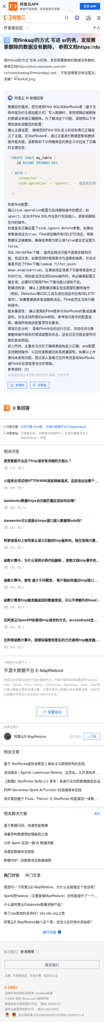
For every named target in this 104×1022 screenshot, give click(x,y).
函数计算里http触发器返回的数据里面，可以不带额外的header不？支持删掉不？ (52, 600)
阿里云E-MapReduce (30, 736)
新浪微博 (27, 951)
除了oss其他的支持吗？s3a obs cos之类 (34, 913)
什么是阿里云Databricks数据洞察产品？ (34, 904)
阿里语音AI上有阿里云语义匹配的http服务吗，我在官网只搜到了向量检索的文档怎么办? (52, 540)
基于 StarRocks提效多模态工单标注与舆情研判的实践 (44, 763)
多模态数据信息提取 (19, 851)
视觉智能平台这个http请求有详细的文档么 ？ (38, 460)
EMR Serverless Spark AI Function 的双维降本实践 (43, 789)
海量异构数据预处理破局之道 (26, 833)
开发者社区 (28, 433)
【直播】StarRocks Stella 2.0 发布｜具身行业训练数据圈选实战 (52, 781)
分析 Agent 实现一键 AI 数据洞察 (29, 842)
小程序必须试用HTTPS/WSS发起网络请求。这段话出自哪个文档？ (52, 480)
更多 (97, 813)
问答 (43, 437)
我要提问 (54, 711)
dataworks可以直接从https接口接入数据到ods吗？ (43, 520)
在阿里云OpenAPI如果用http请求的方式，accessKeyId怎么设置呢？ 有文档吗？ (52, 619)
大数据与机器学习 (50, 433)
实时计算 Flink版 (31, 426)
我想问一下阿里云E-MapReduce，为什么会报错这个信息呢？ (50, 886)
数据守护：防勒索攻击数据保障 (27, 860)
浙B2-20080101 (50, 1004)
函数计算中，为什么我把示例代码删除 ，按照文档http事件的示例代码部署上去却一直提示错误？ (52, 560)
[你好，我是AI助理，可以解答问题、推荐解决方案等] (77, 18)
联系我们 (52, 964)
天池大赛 (35, 975)
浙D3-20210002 (48, 1009)
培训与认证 (50, 975)
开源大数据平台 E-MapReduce (66, 426)
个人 (96, 28)
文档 (8, 975)
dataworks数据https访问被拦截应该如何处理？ (40, 500)
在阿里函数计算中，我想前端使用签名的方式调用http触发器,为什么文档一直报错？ (52, 639)
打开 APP (90, 6)
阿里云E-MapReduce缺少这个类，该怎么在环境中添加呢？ (49, 921)
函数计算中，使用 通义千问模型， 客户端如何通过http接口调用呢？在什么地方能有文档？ (52, 580)
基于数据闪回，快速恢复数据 (26, 825)
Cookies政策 (44, 993)
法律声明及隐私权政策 (19, 993)
